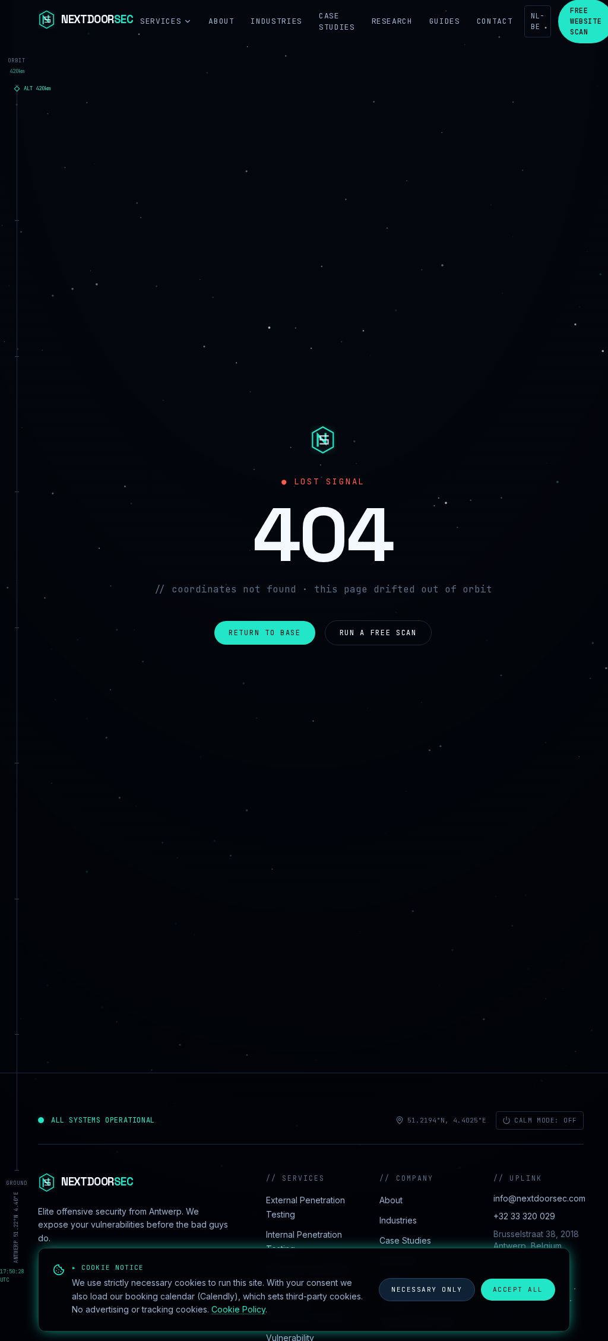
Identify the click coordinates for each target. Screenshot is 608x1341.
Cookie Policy (238, 1309)
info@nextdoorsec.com (539, 1198)
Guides (444, 21)
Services (160, 21)
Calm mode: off (545, 1120)
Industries (276, 21)
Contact (495, 21)
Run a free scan (378, 633)
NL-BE (537, 21)
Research (392, 21)
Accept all (518, 1289)
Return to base (265, 633)
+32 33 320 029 (524, 1216)
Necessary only (427, 1289)
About (221, 21)
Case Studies (337, 22)
